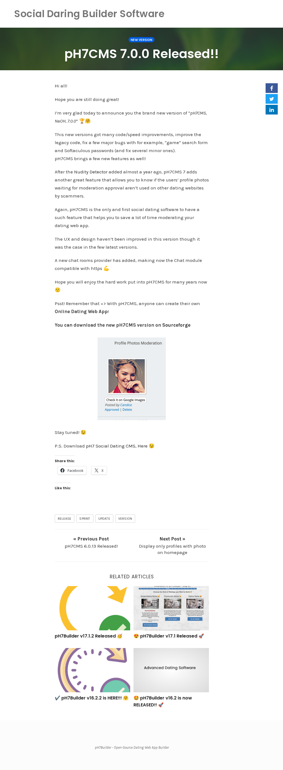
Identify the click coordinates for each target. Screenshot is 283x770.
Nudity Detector (91, 172)
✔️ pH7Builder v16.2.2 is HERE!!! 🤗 (92, 698)
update (104, 519)
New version (141, 40)
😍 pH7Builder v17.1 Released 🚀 (168, 636)
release (64, 519)
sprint (84, 519)
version (125, 519)
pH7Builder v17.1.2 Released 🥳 (88, 636)
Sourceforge (176, 325)
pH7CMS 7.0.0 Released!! (141, 54)
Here (143, 446)
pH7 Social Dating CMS (110, 446)
